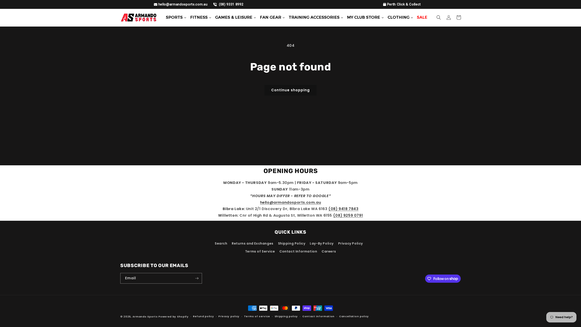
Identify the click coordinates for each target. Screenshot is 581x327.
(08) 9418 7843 (343, 208)
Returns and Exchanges (252, 243)
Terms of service (257, 316)
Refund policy (203, 316)
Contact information (318, 316)
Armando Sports (145, 316)
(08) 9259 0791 (348, 215)
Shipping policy (286, 316)
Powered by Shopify (173, 316)
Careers (329, 251)
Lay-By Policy (322, 243)
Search (221, 243)
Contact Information (298, 251)
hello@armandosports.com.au (183, 4)
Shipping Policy (291, 243)
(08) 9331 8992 (230, 4)
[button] (439, 17)
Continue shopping (290, 90)
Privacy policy (228, 316)
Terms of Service (260, 251)
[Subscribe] (197, 278)
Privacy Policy (350, 243)
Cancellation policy (354, 316)
